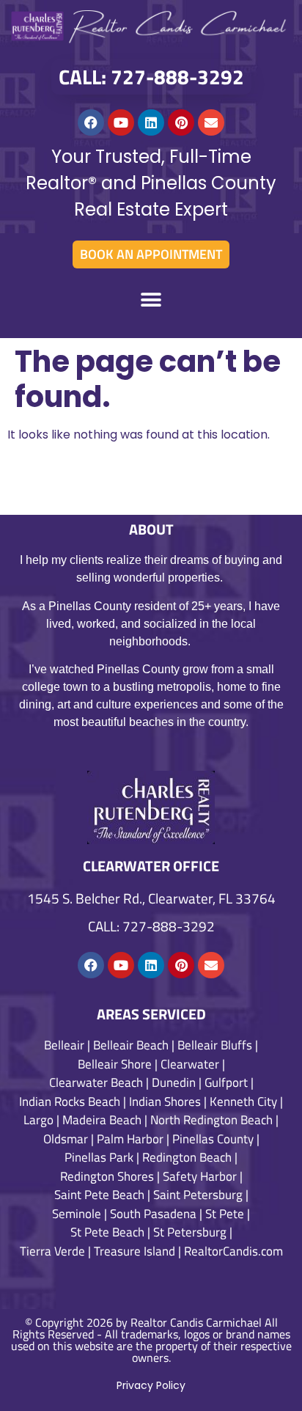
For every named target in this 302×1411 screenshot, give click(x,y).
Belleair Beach (131, 1045)
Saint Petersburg (198, 1194)
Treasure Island (134, 1251)
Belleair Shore (115, 1064)
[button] (151, 299)
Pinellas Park (99, 1157)
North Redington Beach (211, 1119)
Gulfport (226, 1082)
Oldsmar (65, 1138)
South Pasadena (153, 1213)
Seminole (76, 1213)
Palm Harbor (130, 1138)
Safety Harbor (200, 1176)
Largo (38, 1119)
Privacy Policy (151, 1385)
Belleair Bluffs (214, 1045)
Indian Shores (165, 1101)
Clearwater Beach (96, 1082)
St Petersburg (189, 1232)
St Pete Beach (107, 1232)
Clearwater (190, 1064)
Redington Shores (107, 1176)
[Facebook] (91, 122)
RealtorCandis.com (233, 1251)
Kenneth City (243, 1101)
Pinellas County (213, 1138)
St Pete (224, 1213)
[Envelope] (211, 122)
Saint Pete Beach (99, 1194)
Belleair (64, 1045)
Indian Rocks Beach (69, 1101)
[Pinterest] (181, 122)
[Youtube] (121, 122)
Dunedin (174, 1082)
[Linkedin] (151, 122)
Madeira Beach (101, 1119)
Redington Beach (187, 1157)
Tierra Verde (52, 1251)
